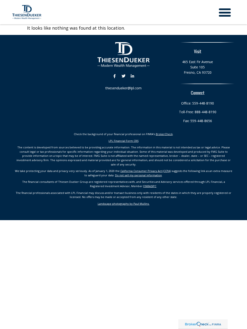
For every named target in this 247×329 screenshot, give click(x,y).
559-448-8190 (203, 103)
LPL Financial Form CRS (123, 141)
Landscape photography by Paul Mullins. (124, 203)
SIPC (153, 186)
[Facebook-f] (114, 76)
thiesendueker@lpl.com (123, 88)
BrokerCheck (164, 134)
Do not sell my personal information (138, 175)
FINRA (147, 186)
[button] (225, 12)
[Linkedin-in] (132, 76)
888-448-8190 (205, 112)
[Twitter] (123, 76)
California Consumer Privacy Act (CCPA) (145, 171)
